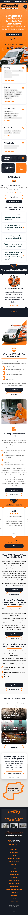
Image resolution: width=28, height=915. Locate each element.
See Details (14, 394)
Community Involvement (14, 889)
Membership (14, 886)
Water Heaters (9, 143)
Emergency (14, 849)
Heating (7, 87)
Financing (14, 877)
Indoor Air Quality (14, 858)
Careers (14, 899)
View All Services (9, 80)
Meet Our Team (14, 880)
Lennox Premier (14, 874)
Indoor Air (8, 128)
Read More (14, 546)
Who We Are (14, 305)
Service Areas (14, 902)
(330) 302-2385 (6, 1)
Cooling (7, 68)
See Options (14, 494)
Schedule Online (14, 34)
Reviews (14, 895)
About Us (14, 871)
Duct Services (9, 108)
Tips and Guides (14, 883)
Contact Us (14, 892)
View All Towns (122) (14, 777)
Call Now (15, 39)
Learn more (14, 747)
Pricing (14, 868)
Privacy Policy (14, 911)
